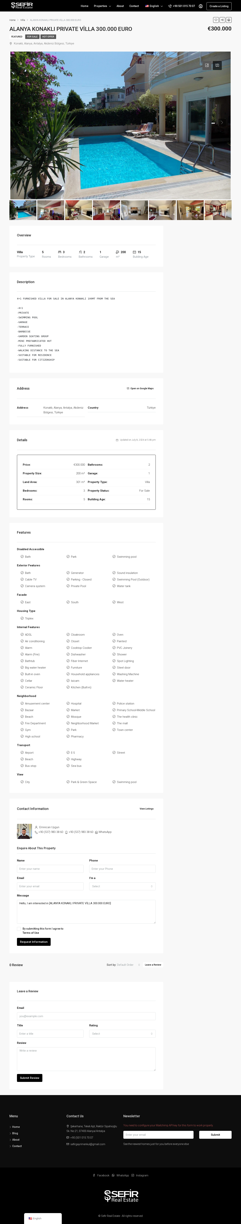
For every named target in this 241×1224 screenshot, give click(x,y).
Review (21, 1043)
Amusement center (37, 703)
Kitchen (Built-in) (81, 687)
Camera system (35, 586)
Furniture (76, 667)
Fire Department (35, 723)
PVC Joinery (124, 648)
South (75, 602)
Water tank (123, 586)
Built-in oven (32, 674)
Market (75, 710)
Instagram (142, 1175)
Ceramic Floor (34, 687)
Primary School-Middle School (136, 710)
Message (23, 895)
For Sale (32, 36)
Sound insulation (127, 573)
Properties (100, 6)
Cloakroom (78, 634)
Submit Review (29, 1078)
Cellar (28, 680)
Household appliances (85, 674)
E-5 (73, 752)
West (120, 602)
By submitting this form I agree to (43, 930)
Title (20, 1025)
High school (32, 736)
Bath (28, 556)
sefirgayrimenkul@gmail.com (87, 1144)
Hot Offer (48, 36)
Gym (28, 730)
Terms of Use (31, 932)
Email (20, 878)
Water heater (125, 680)
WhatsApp (105, 832)
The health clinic (127, 716)
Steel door (123, 667)
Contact (134, 6)
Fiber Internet (79, 661)
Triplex (29, 618)
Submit (215, 1134)
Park (73, 556)
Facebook (103, 1175)
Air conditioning (35, 641)
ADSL (28, 634)
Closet (75, 641)
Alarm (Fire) (32, 654)
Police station (125, 703)
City (27, 782)
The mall (122, 723)
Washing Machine (128, 674)
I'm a (92, 878)
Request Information (34, 942)
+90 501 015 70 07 (183, 6)
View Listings (147, 808)
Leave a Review (153, 965)
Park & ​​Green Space (84, 782)
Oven (120, 634)
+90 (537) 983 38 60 (50, 832)
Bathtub (30, 661)
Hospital (76, 703)
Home (84, 6)
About (120, 6)
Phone (93, 860)
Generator (77, 573)
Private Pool (78, 586)
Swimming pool (127, 556)
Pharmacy (77, 736)
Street (121, 752)
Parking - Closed (81, 579)
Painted (122, 641)
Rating (93, 1025)
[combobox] (122, 886)
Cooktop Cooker (81, 648)
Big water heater (35, 667)
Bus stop (30, 766)
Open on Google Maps (142, 388)
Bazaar (29, 710)
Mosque (76, 716)
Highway (76, 759)
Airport (29, 752)
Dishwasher (78, 654)
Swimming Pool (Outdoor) (133, 579)
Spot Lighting (125, 661)
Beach (29, 716)
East (28, 602)
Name (21, 860)
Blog (15, 1133)
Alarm (28, 648)
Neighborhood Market (85, 723)
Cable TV (31, 579)
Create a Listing (219, 6)
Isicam (75, 680)
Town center (125, 730)
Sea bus (76, 766)
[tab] (206, 65)
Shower (122, 654)
